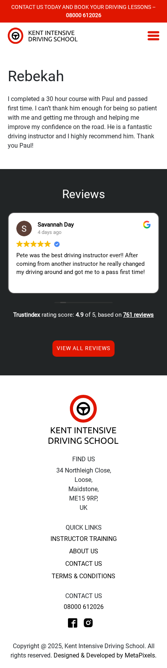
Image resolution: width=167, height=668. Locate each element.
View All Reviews (83, 348)
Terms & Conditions (83, 576)
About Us (83, 551)
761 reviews (138, 314)
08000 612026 (84, 606)
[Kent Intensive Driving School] (83, 419)
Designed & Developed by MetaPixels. (105, 655)
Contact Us (83, 563)
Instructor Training (83, 538)
